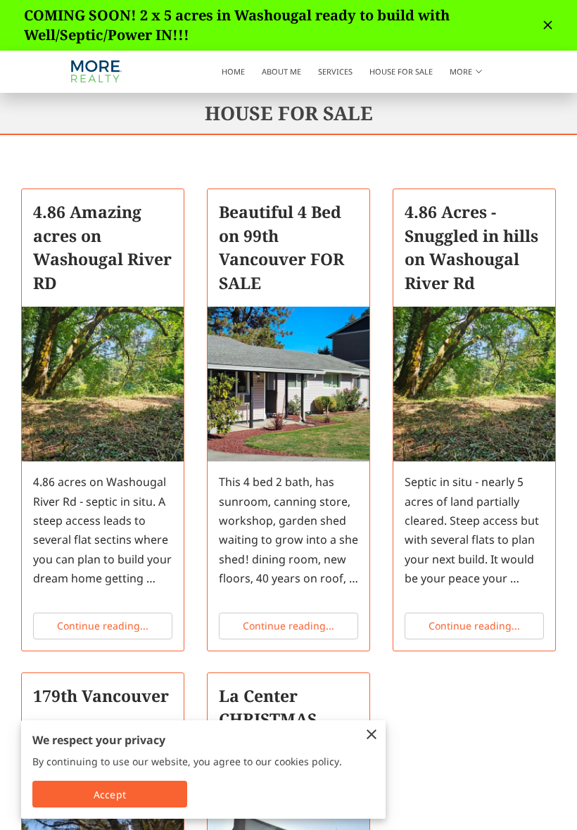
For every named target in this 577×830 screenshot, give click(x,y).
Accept (110, 794)
